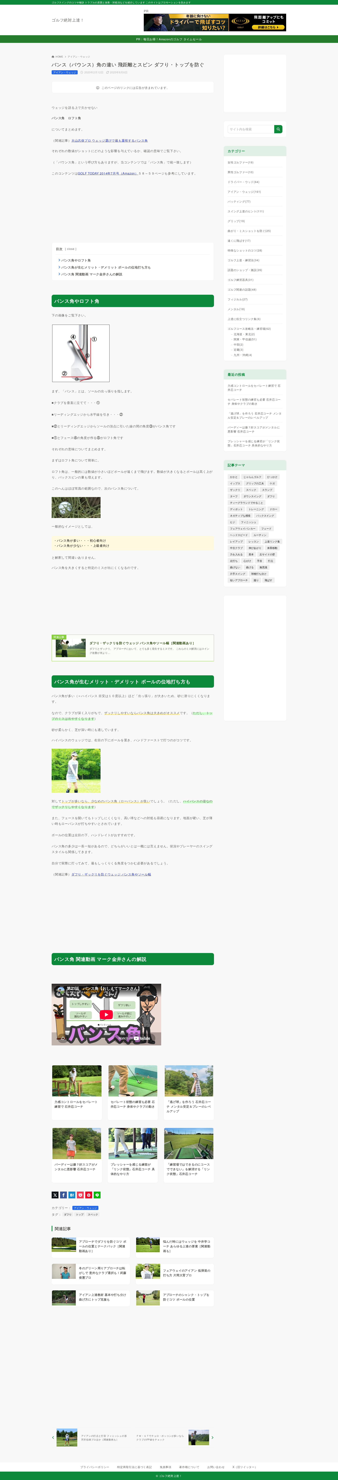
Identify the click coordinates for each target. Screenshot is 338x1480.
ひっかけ (272, 477)
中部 (239, 344)
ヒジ (232, 522)
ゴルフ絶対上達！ (68, 20)
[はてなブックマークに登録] (71, 1195)
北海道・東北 (244, 334)
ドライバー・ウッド (243, 182)
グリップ (236, 221)
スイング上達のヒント (246, 211)
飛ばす (268, 580)
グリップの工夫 (255, 483)
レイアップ (236, 541)
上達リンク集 (272, 541)
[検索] (278, 129)
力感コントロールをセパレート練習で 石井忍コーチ (254, 388)
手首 (259, 561)
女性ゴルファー (241, 162)
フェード (266, 528)
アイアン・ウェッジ (79, 56)
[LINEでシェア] (97, 1195)
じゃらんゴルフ (252, 477)
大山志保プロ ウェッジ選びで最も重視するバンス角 (109, 140)
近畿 (239, 349)
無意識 (263, 567)
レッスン (254, 541)
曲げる (250, 567)
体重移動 (272, 548)
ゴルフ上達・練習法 (243, 260)
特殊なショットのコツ (245, 250)
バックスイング (265, 515)
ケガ (272, 483)
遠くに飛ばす (239, 240)
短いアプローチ (239, 580)
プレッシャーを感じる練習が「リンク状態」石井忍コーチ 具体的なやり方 (254, 443)
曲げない (235, 567)
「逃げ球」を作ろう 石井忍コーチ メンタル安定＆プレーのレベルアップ (255, 415)
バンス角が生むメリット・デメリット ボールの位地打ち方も (106, 267)
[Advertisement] (81, 207)
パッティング (239, 201)
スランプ (267, 490)
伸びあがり (255, 548)
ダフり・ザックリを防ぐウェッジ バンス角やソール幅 (111, 874)
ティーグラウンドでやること (246, 502)
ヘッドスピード (239, 535)
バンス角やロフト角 (76, 260)
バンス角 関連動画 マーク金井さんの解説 (91, 274)
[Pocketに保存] (80, 1195)
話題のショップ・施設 (245, 270)
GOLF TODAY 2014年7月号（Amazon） (108, 173)
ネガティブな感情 (240, 515)
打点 (270, 561)
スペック (93, 1214)
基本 (251, 554)
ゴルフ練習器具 (241, 280)
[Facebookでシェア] (63, 1195)
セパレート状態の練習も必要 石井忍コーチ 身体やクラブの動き (254, 401)
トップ (80, 1214)
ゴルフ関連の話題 (242, 289)
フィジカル (238, 299)
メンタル (236, 309)
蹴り (256, 580)
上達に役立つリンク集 (244, 319)
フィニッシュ (248, 522)
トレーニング (256, 509)
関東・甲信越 (245, 339)
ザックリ (235, 490)
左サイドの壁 (267, 554)
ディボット (236, 509)
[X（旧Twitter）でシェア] (55, 1195)
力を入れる (236, 554)
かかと (234, 477)
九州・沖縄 (243, 355)
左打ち (234, 561)
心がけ (247, 561)
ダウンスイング (252, 496)
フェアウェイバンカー (242, 528)
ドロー (273, 509)
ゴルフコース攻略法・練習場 (249, 329)
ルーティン (260, 535)
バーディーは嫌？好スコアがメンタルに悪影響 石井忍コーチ (254, 429)
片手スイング (237, 574)
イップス (235, 483)
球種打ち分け (258, 574)
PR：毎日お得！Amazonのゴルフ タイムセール (169, 39)
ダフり (68, 1214)
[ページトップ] (329, 1471)
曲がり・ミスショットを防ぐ (249, 231)
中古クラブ (236, 548)
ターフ (234, 496)
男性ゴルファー (241, 172)
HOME (59, 56)
